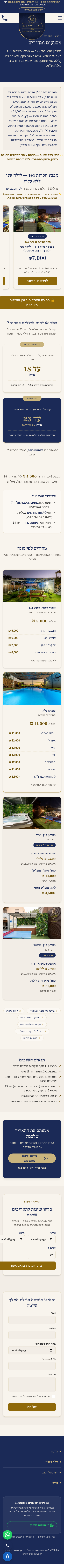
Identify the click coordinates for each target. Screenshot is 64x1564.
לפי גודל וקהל (50, 1472)
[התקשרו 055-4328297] (4, 18)
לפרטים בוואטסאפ (32, 9)
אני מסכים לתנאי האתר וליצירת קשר (31, 1396)
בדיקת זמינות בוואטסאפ (29, 1158)
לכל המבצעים (14, 188)
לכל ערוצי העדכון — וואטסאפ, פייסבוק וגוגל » (32, 1536)
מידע (55, 1483)
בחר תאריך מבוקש (45, 1343)
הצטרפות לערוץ (39, 1525)
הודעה (52, 1374)
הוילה (54, 1451)
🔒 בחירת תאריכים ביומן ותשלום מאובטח (32, 302)
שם (53, 1313)
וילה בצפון (52, 1462)
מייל (49, 1359)
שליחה (32, 1407)
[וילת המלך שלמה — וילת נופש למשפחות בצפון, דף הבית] (32, 18)
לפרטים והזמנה (37, 281)
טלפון (52, 1328)
